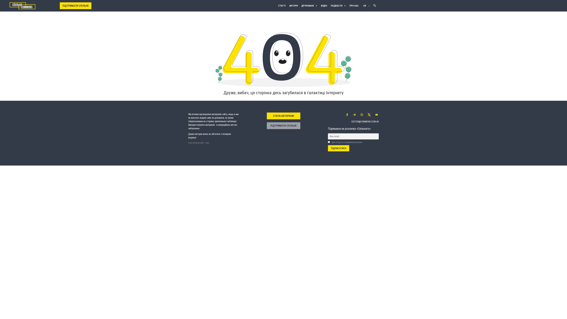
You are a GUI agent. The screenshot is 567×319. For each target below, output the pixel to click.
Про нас (354, 6)
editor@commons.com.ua (365, 121)
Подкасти (336, 6)
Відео (324, 6)
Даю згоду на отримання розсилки (346, 142)
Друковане (307, 6)
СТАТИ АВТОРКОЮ (283, 115)
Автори (293, 6)
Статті (282, 6)
